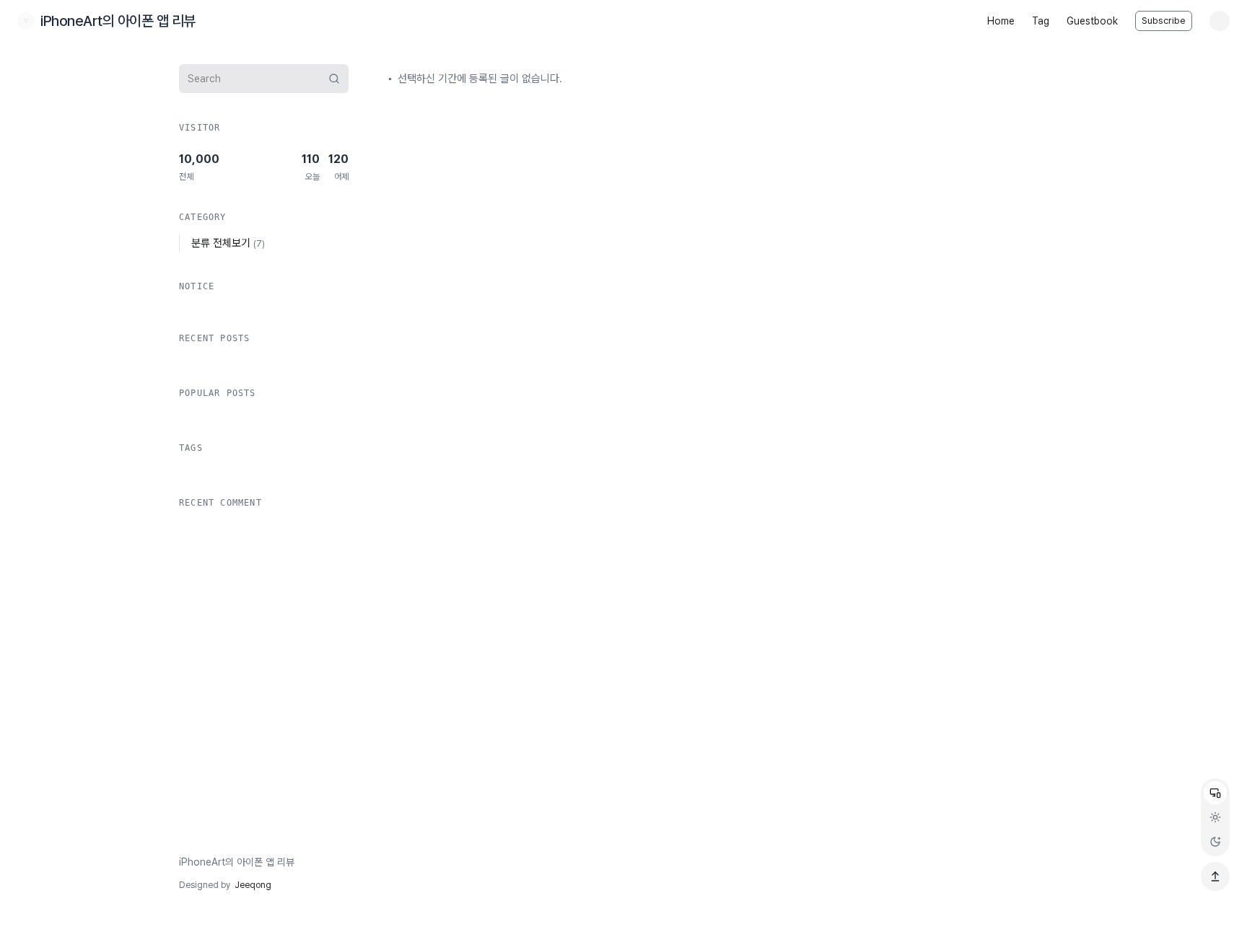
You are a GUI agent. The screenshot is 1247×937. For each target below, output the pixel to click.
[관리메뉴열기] (1219, 21)
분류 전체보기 (228, 243)
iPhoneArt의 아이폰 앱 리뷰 (236, 862)
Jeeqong (253, 885)
